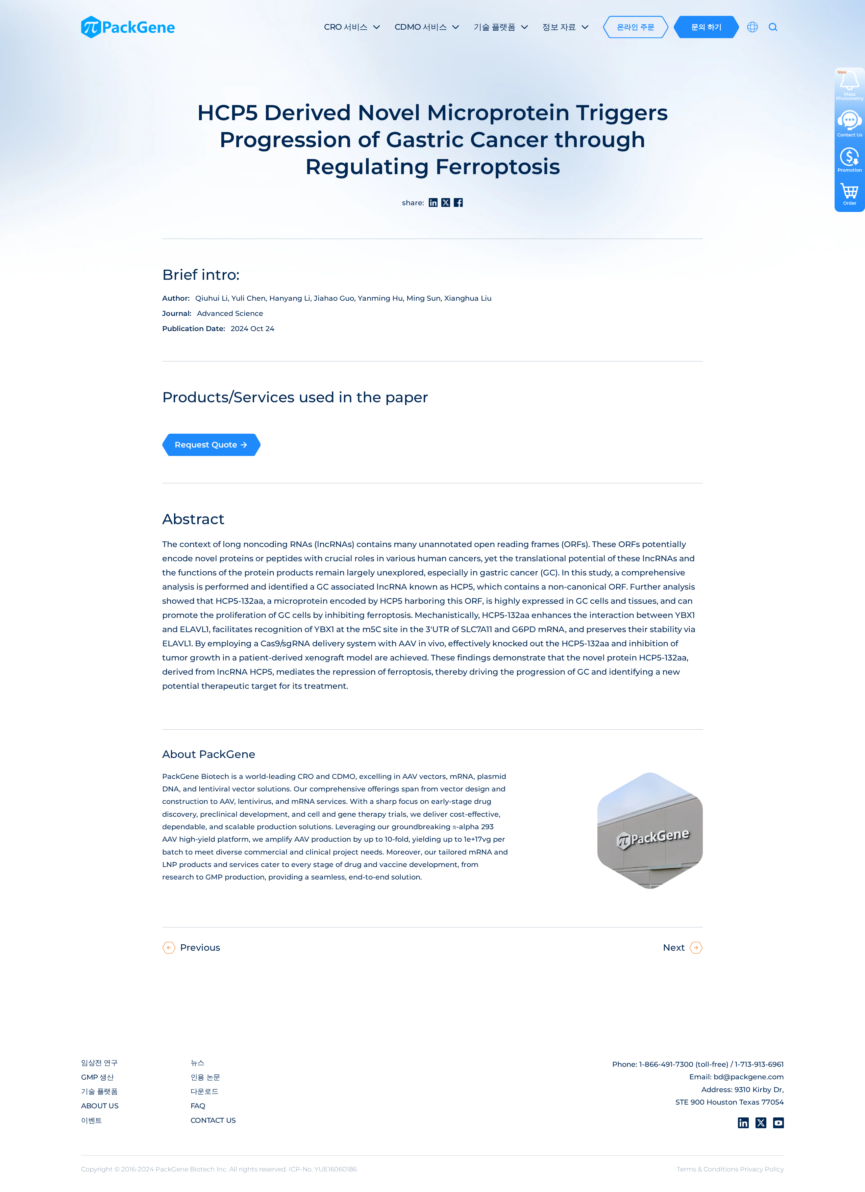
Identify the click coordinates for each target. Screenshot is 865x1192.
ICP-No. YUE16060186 (323, 1169)
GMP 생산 (97, 1077)
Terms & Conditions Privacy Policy (730, 1169)
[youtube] (778, 1122)
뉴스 (197, 1062)
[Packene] (128, 27)
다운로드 (204, 1091)
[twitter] (761, 1122)
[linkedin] (743, 1122)
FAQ (198, 1105)
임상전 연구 (99, 1062)
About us (100, 1105)
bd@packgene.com (749, 1076)
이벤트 (91, 1120)
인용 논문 (205, 1077)
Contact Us (213, 1120)
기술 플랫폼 (99, 1091)
